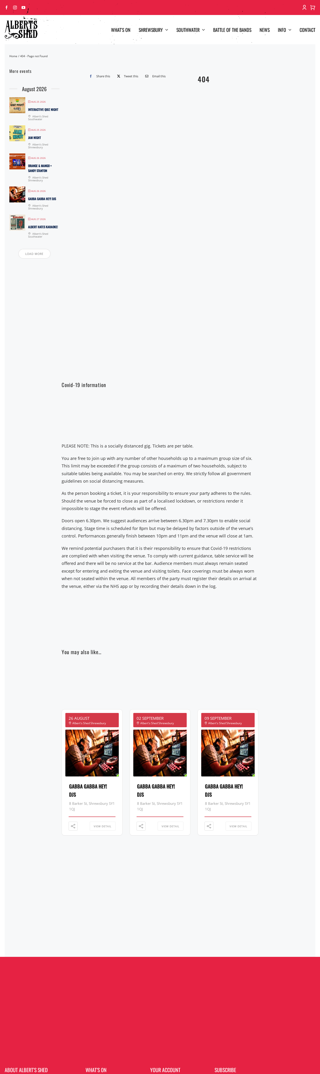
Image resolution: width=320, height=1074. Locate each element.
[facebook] (6, 7)
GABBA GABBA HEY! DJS (42, 198)
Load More (34, 254)
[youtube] (23, 7)
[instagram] (15, 7)
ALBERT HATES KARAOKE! (43, 226)
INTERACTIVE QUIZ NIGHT (43, 109)
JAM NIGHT (34, 137)
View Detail (103, 826)
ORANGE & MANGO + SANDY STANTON (40, 168)
